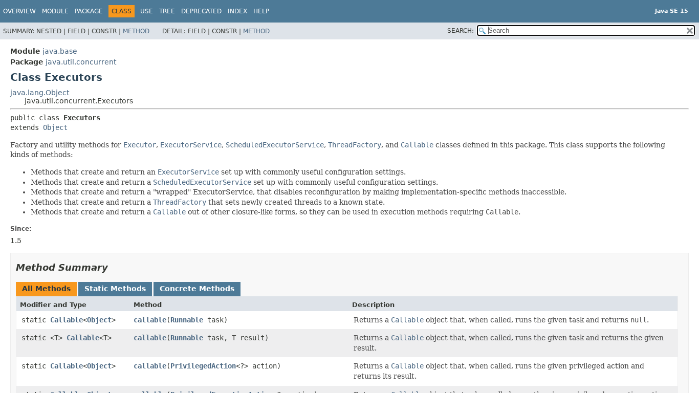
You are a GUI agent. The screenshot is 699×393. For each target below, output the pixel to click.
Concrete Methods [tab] (197, 289)
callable (150, 320)
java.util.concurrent (81, 62)
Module (55, 11)
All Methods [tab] (46, 289)
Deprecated (201, 11)
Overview (19, 11)
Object (55, 127)
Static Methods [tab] (115, 289)
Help (261, 11)
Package (89, 11)
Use (146, 11)
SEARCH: (460, 30)
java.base (59, 51)
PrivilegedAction (203, 366)
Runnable (186, 320)
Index (237, 11)
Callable (66, 320)
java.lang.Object (39, 93)
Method (136, 31)
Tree (167, 11)
